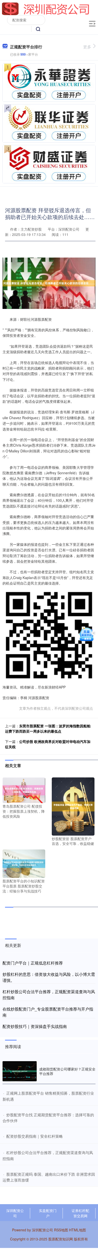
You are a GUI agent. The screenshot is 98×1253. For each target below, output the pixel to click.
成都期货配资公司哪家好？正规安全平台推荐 (67, 1071)
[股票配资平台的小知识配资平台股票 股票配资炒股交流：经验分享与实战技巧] (24, 863)
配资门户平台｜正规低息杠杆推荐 (33, 963)
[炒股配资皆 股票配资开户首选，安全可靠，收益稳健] (73, 805)
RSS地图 (61, 1229)
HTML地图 (77, 1229)
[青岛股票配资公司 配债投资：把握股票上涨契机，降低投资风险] (24, 789)
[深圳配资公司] (45, 8)
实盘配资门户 (48, 1213)
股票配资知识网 (60, 1238)
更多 (87, 47)
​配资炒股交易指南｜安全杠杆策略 (34, 1136)
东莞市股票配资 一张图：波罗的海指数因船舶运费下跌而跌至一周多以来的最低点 (47, 728)
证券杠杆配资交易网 (80, 1213)
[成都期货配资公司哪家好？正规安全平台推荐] (20, 1071)
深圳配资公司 (15, 1213)
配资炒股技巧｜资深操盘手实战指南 (35, 1026)
